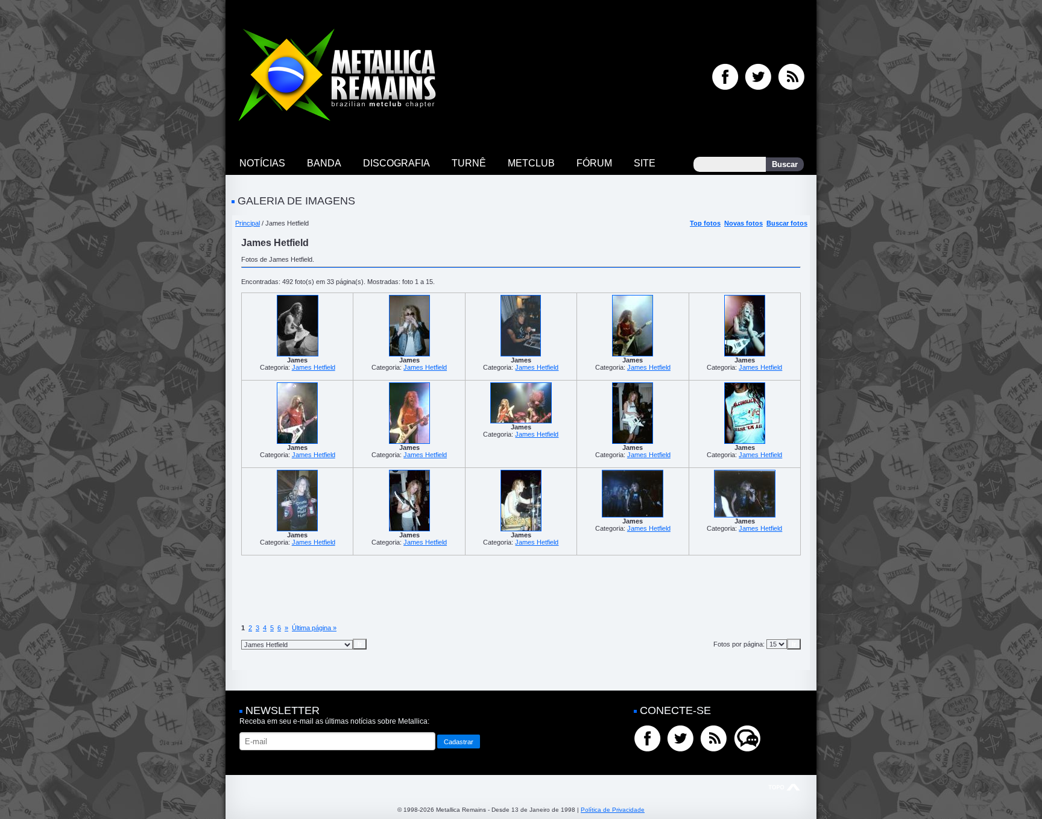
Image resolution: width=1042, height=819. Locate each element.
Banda (324, 163)
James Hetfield (313, 367)
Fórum (594, 163)
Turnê (469, 163)
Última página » (314, 627)
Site (644, 163)
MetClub (531, 163)
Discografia (396, 163)
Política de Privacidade (613, 809)
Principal (247, 223)
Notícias (262, 163)
